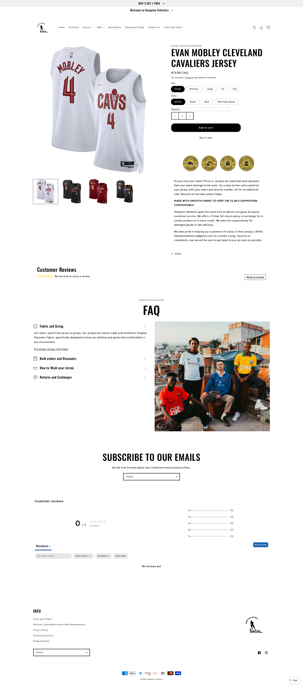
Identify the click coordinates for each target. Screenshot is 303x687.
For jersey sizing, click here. (51, 349)
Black (193, 101)
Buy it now (205, 137)
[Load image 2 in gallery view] (71, 191)
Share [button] (178, 253)
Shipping (189, 77)
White (178, 101)
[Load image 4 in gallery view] (124, 191)
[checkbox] (120, 556)
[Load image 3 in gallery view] (98, 191)
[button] (88, 27)
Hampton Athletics (155, 679)
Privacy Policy (40, 630)
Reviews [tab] (43, 546)
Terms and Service (43, 635)
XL (223, 89)
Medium (193, 89)
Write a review (260, 545)
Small (178, 89)
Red (207, 101)
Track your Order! (42, 619)
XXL (235, 89)
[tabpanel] (151, 577)
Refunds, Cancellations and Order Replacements (59, 624)
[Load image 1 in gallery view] (45, 191)
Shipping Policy (41, 641)
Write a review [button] (255, 277)
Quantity (176, 109)
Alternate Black (226, 101)
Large (210, 89)
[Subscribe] (176, 476)
